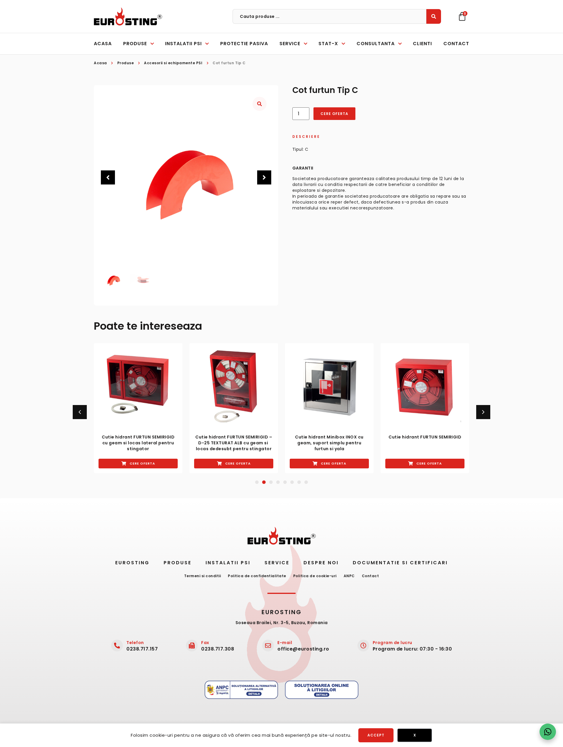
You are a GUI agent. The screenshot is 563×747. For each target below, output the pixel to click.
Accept (375, 735)
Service (276, 562)
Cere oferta (334, 113)
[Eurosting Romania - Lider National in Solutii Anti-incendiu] (128, 16)
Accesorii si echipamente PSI (173, 62)
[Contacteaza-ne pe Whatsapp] (548, 732)
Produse (125, 62)
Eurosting (132, 562)
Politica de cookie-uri (315, 575)
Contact (370, 575)
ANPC (349, 575)
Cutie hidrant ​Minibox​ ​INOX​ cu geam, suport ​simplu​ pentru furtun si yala (329, 443)
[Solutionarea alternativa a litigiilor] (241, 690)
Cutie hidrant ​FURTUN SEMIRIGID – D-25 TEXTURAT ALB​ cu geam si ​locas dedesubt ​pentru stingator (233, 443)
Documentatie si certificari (400, 562)
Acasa (100, 62)
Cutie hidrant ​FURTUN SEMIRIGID (425, 437)
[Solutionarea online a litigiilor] (321, 690)
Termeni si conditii (202, 575)
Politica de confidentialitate (257, 575)
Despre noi (321, 562)
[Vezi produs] (138, 387)
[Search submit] (433, 16)
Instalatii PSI (228, 562)
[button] (108, 177)
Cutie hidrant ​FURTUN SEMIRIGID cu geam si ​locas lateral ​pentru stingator (138, 443)
